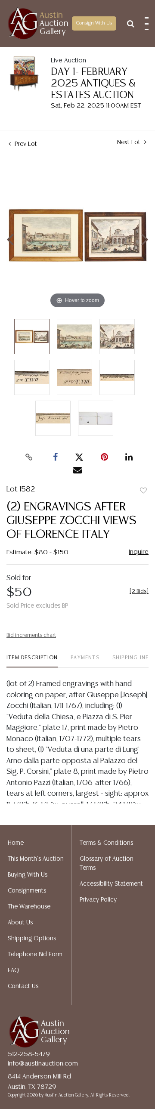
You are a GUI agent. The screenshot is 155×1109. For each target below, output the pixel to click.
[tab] (32, 661)
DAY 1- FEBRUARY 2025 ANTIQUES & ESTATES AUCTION (93, 83)
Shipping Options (32, 939)
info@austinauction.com (43, 1063)
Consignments (27, 891)
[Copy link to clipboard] (29, 457)
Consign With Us (94, 23)
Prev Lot (25, 144)
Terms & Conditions (106, 843)
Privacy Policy (98, 900)
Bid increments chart (31, 635)
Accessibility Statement (111, 884)
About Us (20, 923)
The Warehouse (29, 907)
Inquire (139, 552)
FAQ (13, 970)
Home (16, 843)
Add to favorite (143, 491)
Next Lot (129, 142)
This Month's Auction (36, 859)
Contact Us (23, 986)
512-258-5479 (29, 1054)
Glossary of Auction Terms (106, 863)
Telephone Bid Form (35, 954)
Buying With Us (27, 875)
